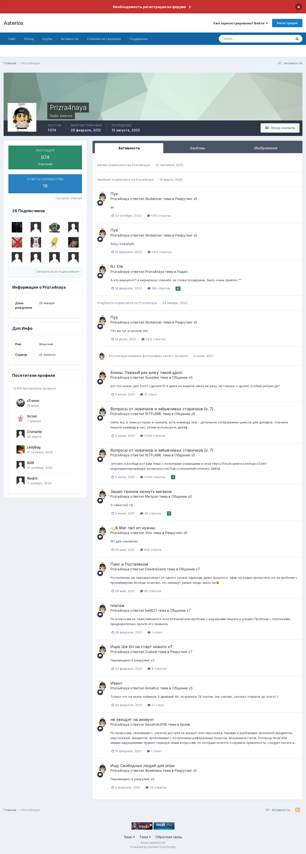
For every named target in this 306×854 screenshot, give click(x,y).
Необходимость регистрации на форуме (149, 7)
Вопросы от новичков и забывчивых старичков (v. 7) (161, 408)
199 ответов (160, 288)
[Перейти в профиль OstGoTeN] (17, 227)
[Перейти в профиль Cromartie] (20, 434)
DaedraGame (155, 569)
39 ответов (152, 513)
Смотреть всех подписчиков (57, 271)
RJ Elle (116, 266)
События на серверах (104, 39)
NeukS (32, 478)
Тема (144, 837)
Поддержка (139, 39)
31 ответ (150, 394)
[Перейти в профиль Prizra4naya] (102, 197)
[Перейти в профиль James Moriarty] (73, 257)
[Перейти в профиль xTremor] (20, 403)
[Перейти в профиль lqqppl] (17, 257)
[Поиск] (297, 39)
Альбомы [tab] (197, 148)
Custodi (151, 652)
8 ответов (159, 668)
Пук (114, 193)
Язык (128, 837)
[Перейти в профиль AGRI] (20, 465)
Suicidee (152, 377)
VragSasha (105, 303)
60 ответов (152, 591)
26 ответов (158, 787)
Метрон (151, 496)
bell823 (151, 610)
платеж (117, 605)
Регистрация (287, 23)
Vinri (148, 533)
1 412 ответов (160, 215)
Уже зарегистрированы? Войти (239, 23)
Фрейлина (153, 770)
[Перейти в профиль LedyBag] (20, 449)
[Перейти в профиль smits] (54, 242)
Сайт (12, 39)
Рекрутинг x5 (186, 199)
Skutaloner (153, 199)
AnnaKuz (152, 688)
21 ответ (157, 705)
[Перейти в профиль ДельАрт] (54, 257)
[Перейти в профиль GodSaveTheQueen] (17, 242)
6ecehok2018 (156, 724)
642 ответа (152, 549)
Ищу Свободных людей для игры (142, 765)
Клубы (47, 39)
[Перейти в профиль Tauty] (36, 257)
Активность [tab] (129, 148)
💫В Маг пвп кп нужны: (133, 527)
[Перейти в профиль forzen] (20, 418)
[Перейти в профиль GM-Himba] (73, 242)
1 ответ (156, 632)
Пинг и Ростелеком (129, 564)
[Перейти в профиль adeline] (73, 227)
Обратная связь (168, 837)
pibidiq (102, 165)
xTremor (33, 401)
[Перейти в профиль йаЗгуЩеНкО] (54, 227)
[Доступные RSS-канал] (297, 810)
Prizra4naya (141, 165)
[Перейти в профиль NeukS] (20, 480)
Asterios (13, 23)
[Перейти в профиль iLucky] (36, 227)
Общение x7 (189, 569)
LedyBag (33, 447)
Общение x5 (182, 377)
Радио (182, 272)
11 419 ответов (154, 436)
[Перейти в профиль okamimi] (36, 242)
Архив (185, 724)
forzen (32, 416)
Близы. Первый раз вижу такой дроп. (146, 372)
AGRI (30, 463)
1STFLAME (153, 414)
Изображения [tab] (265, 148)
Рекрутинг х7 (181, 652)
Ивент (116, 683)
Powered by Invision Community (153, 847)
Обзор (29, 39)
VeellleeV (104, 179)
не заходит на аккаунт (132, 719)
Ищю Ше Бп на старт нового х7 (141, 646)
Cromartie (34, 432)
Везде (281, 38)
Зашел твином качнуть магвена (141, 491)
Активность (69, 39)
